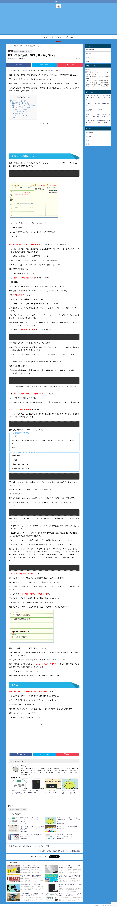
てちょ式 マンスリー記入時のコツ (24, 105)
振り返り (29, 51)
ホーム (46, 37)
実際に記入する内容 (19, 109)
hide (27, 97)
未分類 (87, 61)
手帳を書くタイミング (20, 111)
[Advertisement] (58, 22)
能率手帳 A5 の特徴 (20, 103)
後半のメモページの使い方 (21, 113)
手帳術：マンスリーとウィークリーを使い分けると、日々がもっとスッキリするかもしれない (98, 97)
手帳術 (10, 51)
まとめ (13, 117)
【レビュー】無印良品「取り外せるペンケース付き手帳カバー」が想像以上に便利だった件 (98, 122)
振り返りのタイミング (20, 115)
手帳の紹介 (89, 53)
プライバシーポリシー (57, 37)
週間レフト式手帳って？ (18, 101)
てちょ (79, 58)
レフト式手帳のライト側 (21, 107)
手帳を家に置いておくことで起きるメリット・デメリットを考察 (29, 846)
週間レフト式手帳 (19, 51)
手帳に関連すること (91, 49)
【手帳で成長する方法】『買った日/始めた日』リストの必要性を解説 (58, 851)
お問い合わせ (69, 37)
